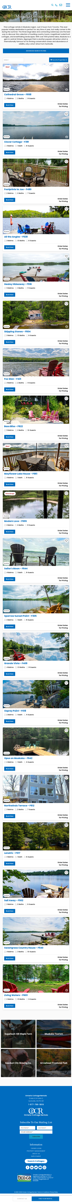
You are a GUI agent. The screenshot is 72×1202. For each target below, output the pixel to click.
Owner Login (36, 1148)
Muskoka (6, 89)
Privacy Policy (54, 1192)
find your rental (45, 1199)
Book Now (10, 105)
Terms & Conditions (43, 1192)
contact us (22, 1199)
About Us (36, 1154)
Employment (36, 1156)
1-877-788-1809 (36, 1104)
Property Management (36, 1151)
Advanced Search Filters (36, 51)
